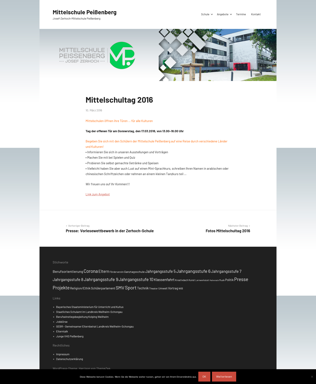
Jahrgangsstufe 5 (160, 271)
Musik (222, 280)
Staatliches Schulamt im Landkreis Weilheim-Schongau (89, 311)
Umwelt (163, 288)
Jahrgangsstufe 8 (68, 279)
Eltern (103, 271)
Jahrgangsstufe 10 (136, 279)
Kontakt (256, 14)
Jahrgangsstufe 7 (226, 271)
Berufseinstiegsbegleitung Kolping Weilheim (82, 316)
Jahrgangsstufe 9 (101, 279)
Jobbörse (61, 321)
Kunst (192, 280)
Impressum (62, 354)
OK (204, 376)
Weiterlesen (224, 376)
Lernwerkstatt (202, 280)
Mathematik (214, 280)
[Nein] (312, 376)
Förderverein (117, 271)
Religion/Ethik (80, 288)
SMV (120, 287)
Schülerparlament (103, 288)
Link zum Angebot (98, 194)
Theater (153, 288)
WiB (181, 288)
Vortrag (173, 288)
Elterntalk (62, 331)
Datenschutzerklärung (69, 359)
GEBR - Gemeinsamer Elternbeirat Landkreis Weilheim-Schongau (95, 326)
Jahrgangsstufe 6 (193, 271)
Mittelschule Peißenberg (85, 11)
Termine (241, 14)
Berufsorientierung (68, 271)
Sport (131, 287)
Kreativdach (181, 280)
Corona (91, 271)
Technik (143, 288)
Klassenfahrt (164, 279)
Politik (229, 280)
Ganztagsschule (134, 271)
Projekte (61, 287)
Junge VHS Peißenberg (69, 336)
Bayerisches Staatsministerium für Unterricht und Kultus (89, 306)
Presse (241, 279)
